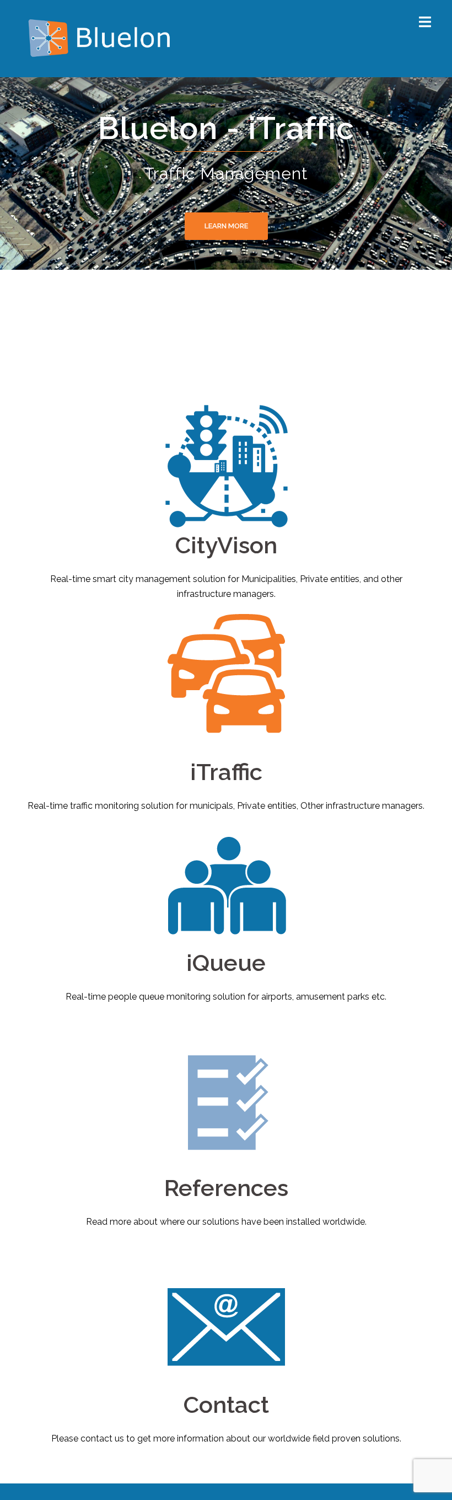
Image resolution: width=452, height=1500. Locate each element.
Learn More (226, 226)
